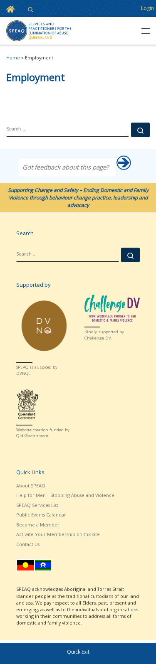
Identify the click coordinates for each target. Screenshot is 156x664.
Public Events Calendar (41, 515)
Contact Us (28, 544)
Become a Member (37, 524)
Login (147, 8)
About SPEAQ (30, 485)
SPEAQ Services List (37, 505)
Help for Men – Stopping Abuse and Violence (65, 495)
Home (13, 57)
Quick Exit (78, 651)
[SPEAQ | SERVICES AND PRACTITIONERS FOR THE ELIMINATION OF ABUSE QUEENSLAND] (38, 30)
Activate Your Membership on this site (58, 534)
